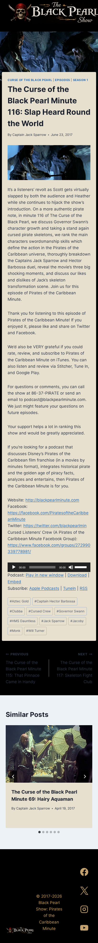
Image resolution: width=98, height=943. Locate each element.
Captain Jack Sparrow (29, 135)
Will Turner (35, 631)
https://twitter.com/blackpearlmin (55, 525)
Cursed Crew (40, 611)
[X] (84, 891)
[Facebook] (84, 872)
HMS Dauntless (22, 621)
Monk (15, 631)
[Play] (13, 567)
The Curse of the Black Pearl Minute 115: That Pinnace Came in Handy (23, 668)
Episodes (62, 80)
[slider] (81, 566)
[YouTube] (84, 928)
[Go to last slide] (13, 776)
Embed (14, 581)
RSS (84, 588)
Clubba (16, 611)
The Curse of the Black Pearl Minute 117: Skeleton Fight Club (74, 668)
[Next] (84, 776)
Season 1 (80, 80)
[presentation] (49, 754)
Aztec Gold (19, 601)
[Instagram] (84, 909)
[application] (49, 567)
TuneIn (69, 588)
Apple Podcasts (44, 588)
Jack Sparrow (52, 621)
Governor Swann (70, 611)
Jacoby (77, 621)
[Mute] (71, 567)
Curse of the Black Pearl (30, 80)
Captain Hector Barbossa (54, 601)
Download (77, 575)
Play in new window (45, 575)
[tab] (39, 832)
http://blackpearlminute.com (52, 500)
